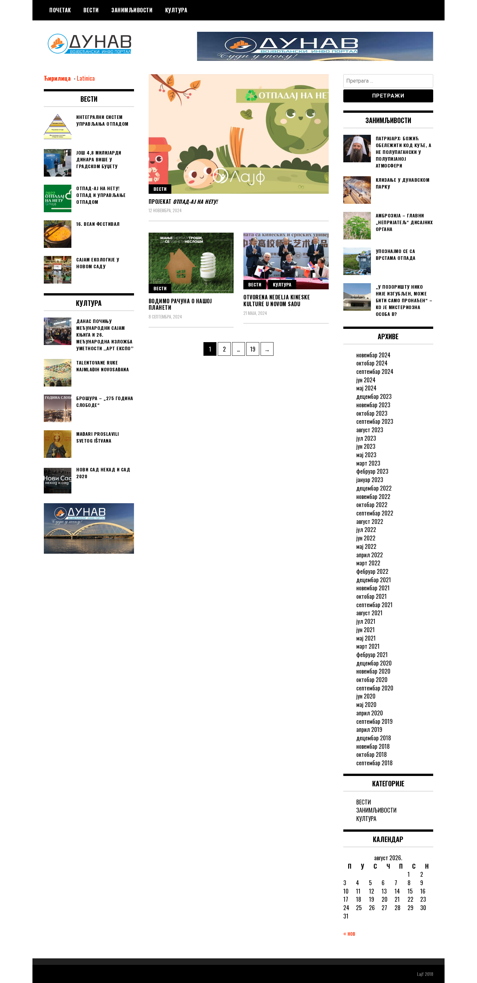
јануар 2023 (369, 479)
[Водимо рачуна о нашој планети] (191, 263)
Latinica (86, 78)
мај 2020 (366, 704)
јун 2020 (365, 696)
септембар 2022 (374, 513)
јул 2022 (366, 529)
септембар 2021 (374, 604)
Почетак (60, 10)
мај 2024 (366, 388)
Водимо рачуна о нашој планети (180, 304)
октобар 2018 (371, 754)
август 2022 (369, 521)
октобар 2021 (371, 596)
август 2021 (369, 612)
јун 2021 (365, 629)
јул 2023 (366, 438)
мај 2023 (366, 454)
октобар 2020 (371, 679)
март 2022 (368, 563)
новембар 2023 (373, 404)
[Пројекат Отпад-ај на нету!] (239, 134)
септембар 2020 (374, 688)
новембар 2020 (373, 671)
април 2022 (369, 554)
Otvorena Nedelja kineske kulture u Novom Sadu (276, 300)
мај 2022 (366, 546)
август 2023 (369, 429)
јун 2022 (365, 538)
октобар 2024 (371, 363)
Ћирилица (58, 78)
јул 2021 (365, 621)
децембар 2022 (374, 488)
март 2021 (368, 646)
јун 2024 (365, 380)
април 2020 (369, 713)
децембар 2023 (374, 396)
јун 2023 (365, 446)
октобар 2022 (371, 504)
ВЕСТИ (91, 10)
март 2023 (368, 463)
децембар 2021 (373, 579)
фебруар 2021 (372, 654)
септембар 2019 (374, 721)
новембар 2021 (373, 588)
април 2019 (369, 729)
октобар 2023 (371, 413)
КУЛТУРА (176, 10)
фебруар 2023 (372, 471)
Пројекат (183, 201)
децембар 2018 (373, 738)
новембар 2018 (373, 746)
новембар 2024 (373, 355)
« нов (349, 933)
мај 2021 (366, 638)
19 (254, 348)
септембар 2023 (374, 421)
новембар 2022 (373, 496)
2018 (429, 973)
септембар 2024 (374, 371)
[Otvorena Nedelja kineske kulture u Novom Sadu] (286, 261)
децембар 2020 (374, 663)
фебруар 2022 (372, 571)
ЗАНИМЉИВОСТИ (132, 10)
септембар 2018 (374, 762)
